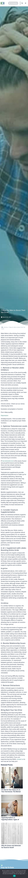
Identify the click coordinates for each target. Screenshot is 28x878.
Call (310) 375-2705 (13, 3)
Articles (5, 327)
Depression (4, 415)
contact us (20, 759)
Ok (14, 875)
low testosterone (7, 461)
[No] (26, 873)
